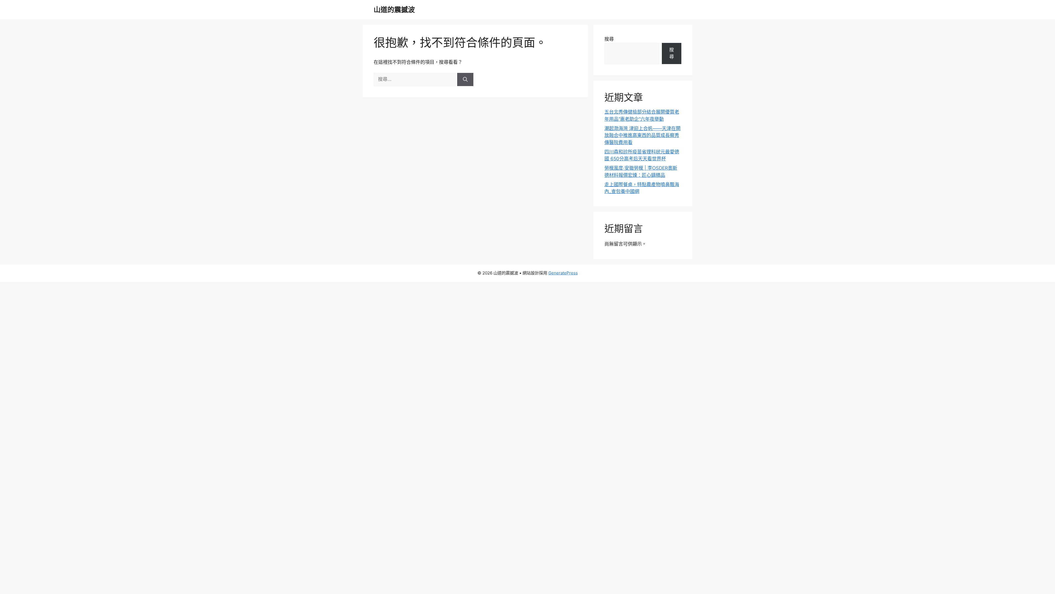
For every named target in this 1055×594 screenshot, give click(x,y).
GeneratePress (563, 273)
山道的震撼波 (394, 10)
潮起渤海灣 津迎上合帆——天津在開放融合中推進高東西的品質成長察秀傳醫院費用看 (642, 135)
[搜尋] (465, 79)
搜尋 (609, 39)
